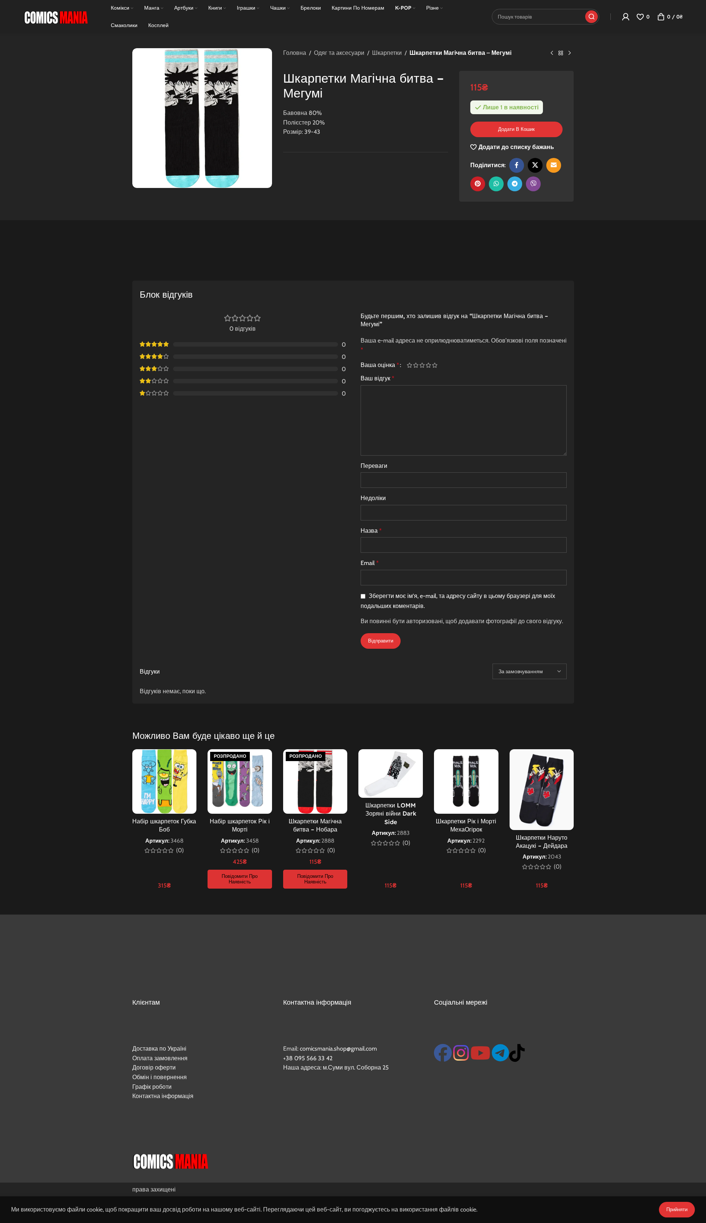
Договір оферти (154, 1067)
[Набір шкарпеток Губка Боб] (164, 781)
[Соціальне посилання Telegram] (514, 183)
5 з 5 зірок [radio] (435, 365)
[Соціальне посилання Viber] (533, 183)
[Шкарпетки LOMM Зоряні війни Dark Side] (390, 773)
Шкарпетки (387, 52)
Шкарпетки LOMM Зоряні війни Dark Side (390, 813)
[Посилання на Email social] (553, 165)
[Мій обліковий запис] (625, 16)
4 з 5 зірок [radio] (428, 365)
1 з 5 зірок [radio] (410, 365)
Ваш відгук (377, 378)
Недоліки (373, 498)
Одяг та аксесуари (339, 52)
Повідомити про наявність (240, 879)
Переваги (374, 465)
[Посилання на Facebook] (516, 165)
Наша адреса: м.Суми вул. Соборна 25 (336, 1067)
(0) (180, 850)
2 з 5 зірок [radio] (416, 365)
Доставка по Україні (159, 1048)
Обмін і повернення (159, 1077)
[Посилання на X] (535, 165)
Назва (371, 530)
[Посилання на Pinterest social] (477, 183)
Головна (294, 52)
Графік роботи (152, 1086)
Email (370, 562)
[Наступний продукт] (569, 53)
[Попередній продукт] (551, 53)
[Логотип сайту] (55, 16)
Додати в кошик (516, 129)
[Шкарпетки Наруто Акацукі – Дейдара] (542, 789)
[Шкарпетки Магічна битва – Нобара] (315, 781)
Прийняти (676, 1209)
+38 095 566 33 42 (307, 1058)
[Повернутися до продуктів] (560, 53)
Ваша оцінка (380, 365)
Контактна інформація (162, 1096)
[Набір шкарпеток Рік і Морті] (240, 781)
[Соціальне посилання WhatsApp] (496, 183)
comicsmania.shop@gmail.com (338, 1048)
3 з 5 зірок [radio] (422, 365)
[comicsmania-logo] (170, 1160)
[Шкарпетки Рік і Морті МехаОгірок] (466, 781)
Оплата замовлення (160, 1058)
